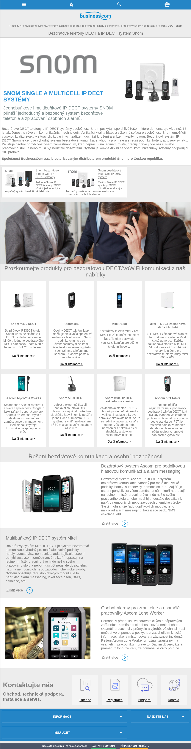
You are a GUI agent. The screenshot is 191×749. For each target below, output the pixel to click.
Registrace (115, 700)
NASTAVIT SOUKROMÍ (103, 746)
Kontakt (173, 700)
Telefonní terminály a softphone (101, 25)
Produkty (14, 25)
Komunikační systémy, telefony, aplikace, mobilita (50, 25)
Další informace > (23, 355)
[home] (95, 19)
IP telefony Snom (131, 25)
